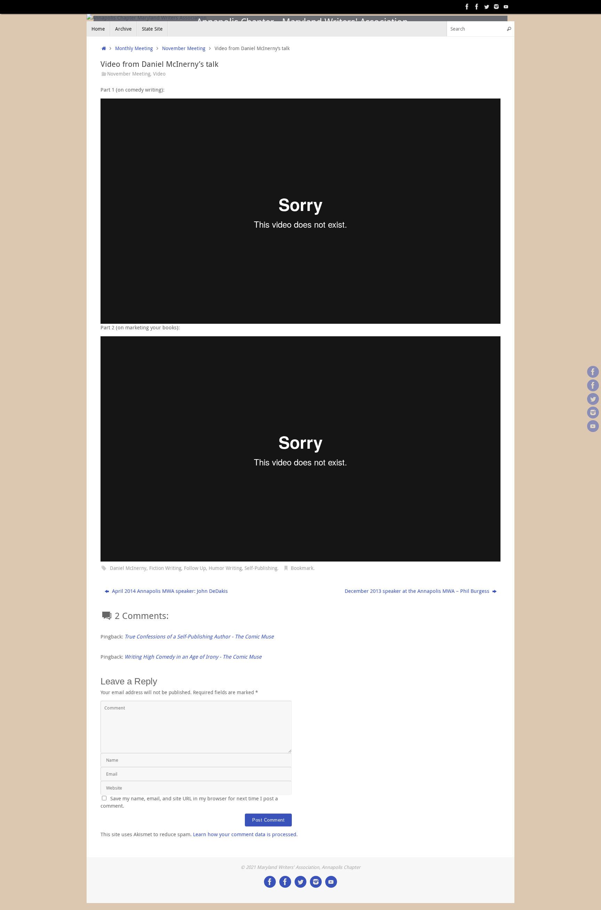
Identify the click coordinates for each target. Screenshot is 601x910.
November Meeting (183, 48)
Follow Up (195, 568)
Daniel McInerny (128, 568)
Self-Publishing (261, 568)
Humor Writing (225, 568)
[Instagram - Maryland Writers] (496, 6)
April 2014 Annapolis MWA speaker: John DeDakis (169, 590)
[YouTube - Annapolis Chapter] (506, 6)
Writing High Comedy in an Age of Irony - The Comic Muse (193, 656)
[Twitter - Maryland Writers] (486, 6)
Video (159, 74)
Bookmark (302, 568)
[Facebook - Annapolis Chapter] (467, 6)
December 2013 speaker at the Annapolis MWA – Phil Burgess (418, 590)
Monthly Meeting (134, 48)
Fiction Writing (165, 568)
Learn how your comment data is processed (244, 834)
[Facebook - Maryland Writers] (477, 6)
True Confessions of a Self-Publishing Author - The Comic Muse (199, 636)
